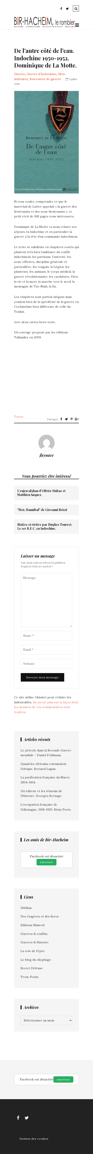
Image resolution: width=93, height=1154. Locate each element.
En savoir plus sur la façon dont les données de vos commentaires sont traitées (46, 707)
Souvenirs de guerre (45, 79)
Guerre (19, 74)
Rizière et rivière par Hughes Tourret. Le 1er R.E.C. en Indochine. (44, 527)
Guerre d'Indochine (41, 74)
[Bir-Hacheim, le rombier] (44, 27)
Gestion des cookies (33, 1138)
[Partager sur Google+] (77, 419)
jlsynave (47, 455)
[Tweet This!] (66, 419)
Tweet (18, 417)
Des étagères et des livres (40, 916)
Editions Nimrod (32, 925)
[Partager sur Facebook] (61, 419)
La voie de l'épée (33, 951)
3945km (26, 908)
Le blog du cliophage (36, 960)
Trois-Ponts (29, 977)
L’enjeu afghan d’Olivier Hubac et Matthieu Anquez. (41, 493)
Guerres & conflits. (34, 934)
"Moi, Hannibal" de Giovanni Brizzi (42, 510)
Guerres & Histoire (35, 942)
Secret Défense (32, 968)
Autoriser (46, 862)
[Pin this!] (71, 419)
